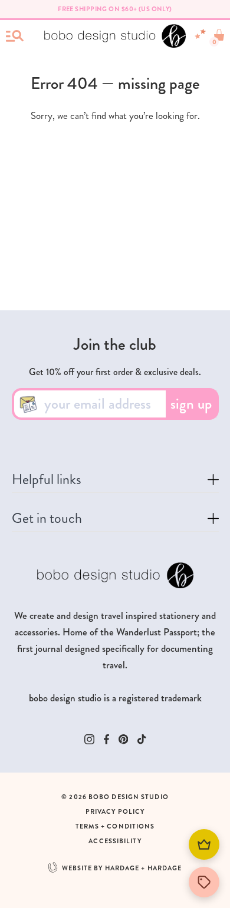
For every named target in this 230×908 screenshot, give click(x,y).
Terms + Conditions (115, 826)
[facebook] (106, 739)
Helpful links (46, 482)
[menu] (15, 36)
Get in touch (47, 521)
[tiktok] (141, 739)
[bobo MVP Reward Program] (204, 844)
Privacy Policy (115, 811)
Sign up (191, 404)
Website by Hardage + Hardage (122, 868)
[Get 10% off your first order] (204, 882)
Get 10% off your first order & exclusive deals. (115, 372)
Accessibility (114, 841)
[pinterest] (124, 739)
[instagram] (89, 739)
